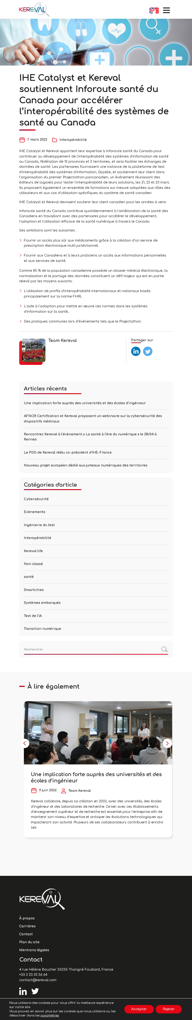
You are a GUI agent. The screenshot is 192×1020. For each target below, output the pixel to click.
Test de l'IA (33, 616)
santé (29, 577)
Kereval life (33, 551)
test (134, 348)
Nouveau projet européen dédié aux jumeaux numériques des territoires (86, 465)
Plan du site (29, 942)
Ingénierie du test (39, 525)
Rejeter (169, 1009)
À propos (27, 918)
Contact (26, 934)
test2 (147, 348)
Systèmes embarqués (42, 603)
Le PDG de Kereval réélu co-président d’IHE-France (68, 452)
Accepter (139, 1009)
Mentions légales (34, 950)
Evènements (34, 512)
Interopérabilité (73, 140)
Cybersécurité (36, 499)
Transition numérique (42, 629)
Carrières (27, 926)
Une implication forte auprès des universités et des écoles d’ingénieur (85, 403)
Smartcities (34, 590)
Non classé (33, 564)
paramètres (50, 1015)
